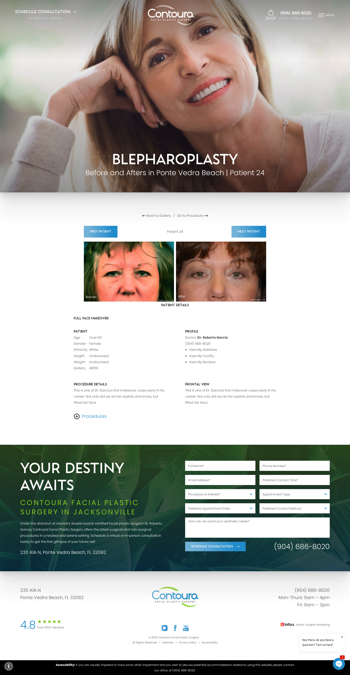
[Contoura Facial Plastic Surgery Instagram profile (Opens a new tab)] (164, 628)
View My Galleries (203, 350)
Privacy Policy (187, 642)
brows (147, 396)
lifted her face (85, 402)
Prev (100, 231)
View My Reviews (202, 362)
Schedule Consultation (212, 546)
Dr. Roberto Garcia (212, 337)
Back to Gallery (158, 215)
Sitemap (167, 642)
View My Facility (201, 356)
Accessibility (210, 642)
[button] (8, 666)
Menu (330, 15)
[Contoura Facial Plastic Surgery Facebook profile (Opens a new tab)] (175, 628)
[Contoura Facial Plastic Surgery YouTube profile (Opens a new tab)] (186, 628)
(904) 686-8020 (295, 13)
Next (249, 231)
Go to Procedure (190, 215)
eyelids (128, 396)
